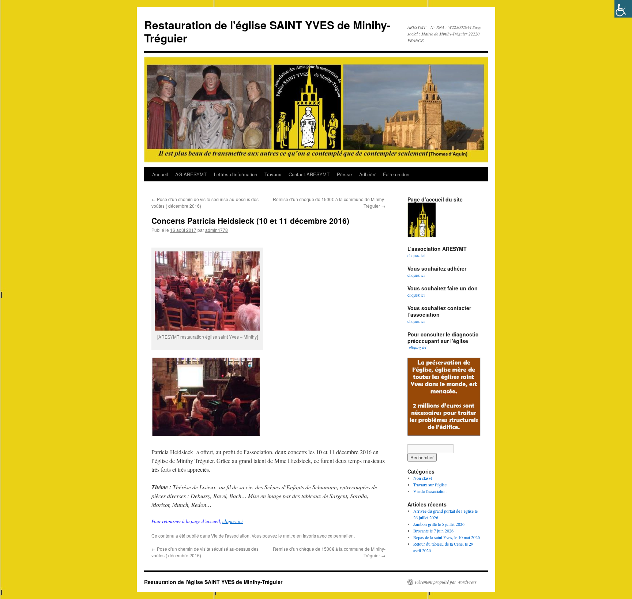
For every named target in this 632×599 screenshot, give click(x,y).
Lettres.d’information (235, 174)
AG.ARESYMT (191, 174)
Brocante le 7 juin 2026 (433, 531)
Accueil (160, 174)
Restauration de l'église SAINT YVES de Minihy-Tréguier (267, 31)
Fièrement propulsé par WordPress (446, 582)
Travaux (272, 174)
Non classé (422, 478)
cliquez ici (232, 521)
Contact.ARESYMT (309, 174)
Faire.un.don (396, 174)
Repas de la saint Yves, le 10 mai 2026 (446, 537)
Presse (344, 174)
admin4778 (216, 230)
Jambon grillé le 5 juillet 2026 (438, 524)
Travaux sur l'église (430, 484)
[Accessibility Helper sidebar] (623, 9)
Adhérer (367, 174)
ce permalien (341, 535)
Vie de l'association (230, 535)
